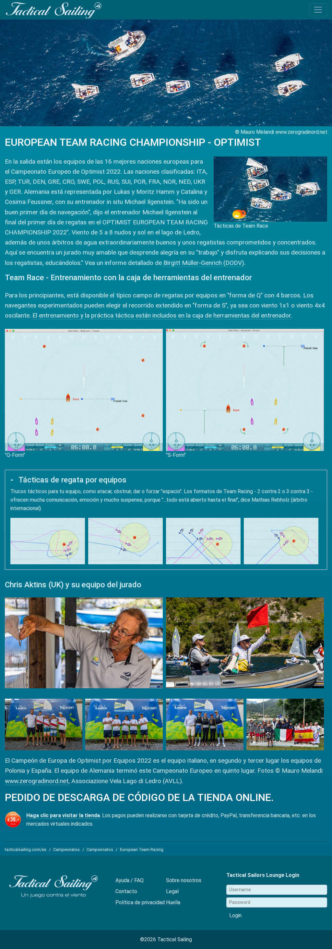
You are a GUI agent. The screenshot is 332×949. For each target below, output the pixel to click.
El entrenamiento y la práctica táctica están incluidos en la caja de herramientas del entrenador (161, 315)
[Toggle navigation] (318, 9)
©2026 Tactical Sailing (166, 939)
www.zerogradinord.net (36, 781)
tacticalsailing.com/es (25, 849)
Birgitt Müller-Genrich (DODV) (203, 263)
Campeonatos (66, 849)
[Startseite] (53, 10)
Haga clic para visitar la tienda (63, 815)
